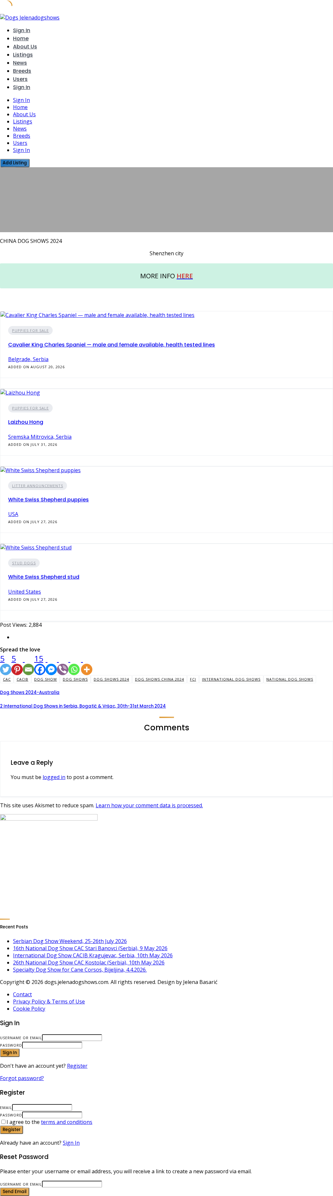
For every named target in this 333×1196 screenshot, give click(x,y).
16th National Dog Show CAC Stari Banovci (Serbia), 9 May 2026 (90, 948)
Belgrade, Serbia (28, 359)
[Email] (28, 664)
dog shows (75, 679)
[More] (87, 664)
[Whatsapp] (74, 664)
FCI (193, 679)
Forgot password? (22, 1078)
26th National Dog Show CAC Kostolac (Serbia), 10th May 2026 (89, 962)
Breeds (22, 71)
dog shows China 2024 (159, 679)
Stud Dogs (24, 562)
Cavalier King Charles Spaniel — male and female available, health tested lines (111, 344)
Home (21, 38)
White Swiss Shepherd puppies (48, 499)
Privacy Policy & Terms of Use (49, 1001)
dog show (45, 679)
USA (13, 514)
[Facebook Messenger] (51, 664)
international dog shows (231, 679)
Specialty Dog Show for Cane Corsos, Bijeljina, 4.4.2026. (80, 969)
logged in (54, 777)
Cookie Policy (29, 1008)
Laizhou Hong (25, 422)
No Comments (15, 229)
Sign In (71, 1142)
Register (77, 1065)
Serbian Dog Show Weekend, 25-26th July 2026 (70, 941)
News (20, 63)
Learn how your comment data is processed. (149, 805)
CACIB (22, 679)
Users (20, 79)
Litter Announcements (37, 485)
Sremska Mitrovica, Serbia (40, 436)
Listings (23, 54)
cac (7, 679)
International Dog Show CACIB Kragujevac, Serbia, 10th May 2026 (93, 955)
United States (24, 591)
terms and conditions (66, 1122)
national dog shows (289, 679)
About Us (25, 46)
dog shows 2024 (111, 679)
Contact (22, 994)
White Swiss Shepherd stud (43, 577)
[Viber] (62, 664)
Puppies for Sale (30, 330)
